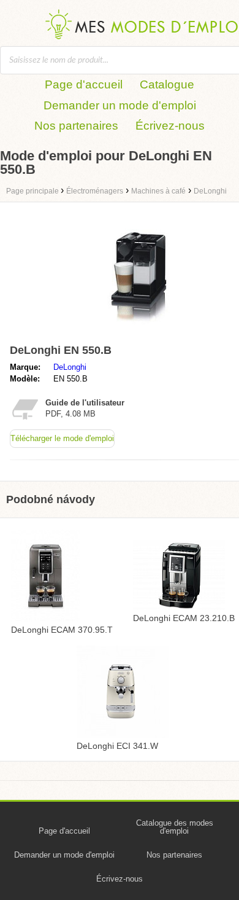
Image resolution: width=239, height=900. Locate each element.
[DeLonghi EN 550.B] (131, 333)
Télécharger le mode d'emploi (62, 438)
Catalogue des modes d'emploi (174, 826)
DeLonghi (69, 367)
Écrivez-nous (170, 125)
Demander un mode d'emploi (120, 105)
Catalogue (167, 84)
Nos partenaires (76, 125)
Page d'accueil (84, 84)
